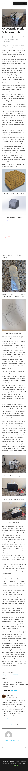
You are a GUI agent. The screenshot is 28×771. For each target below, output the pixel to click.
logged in (12, 724)
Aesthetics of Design (8, 761)
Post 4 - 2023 (14, 39)
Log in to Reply (6, 719)
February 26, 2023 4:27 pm (12, 697)
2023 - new (7, 39)
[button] (24, 3)
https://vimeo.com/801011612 (10, 675)
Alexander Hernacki (18, 37)
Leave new (14, 691)
